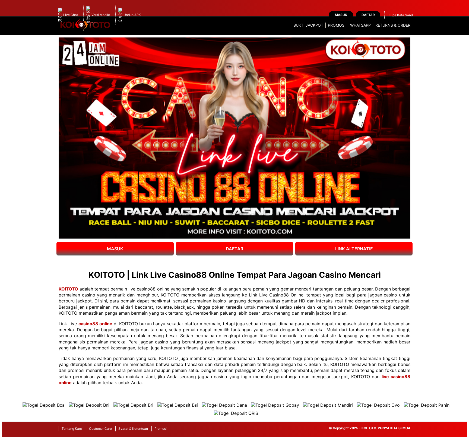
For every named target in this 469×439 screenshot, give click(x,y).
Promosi (337, 25)
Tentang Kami (72, 429)
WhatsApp (360, 25)
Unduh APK (132, 15)
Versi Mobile (100, 15)
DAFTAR (234, 248)
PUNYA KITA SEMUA (394, 428)
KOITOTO (68, 289)
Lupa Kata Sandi (401, 15)
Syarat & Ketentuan (133, 429)
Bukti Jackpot (308, 25)
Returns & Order (392, 25)
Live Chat (70, 15)
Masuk (341, 15)
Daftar (368, 15)
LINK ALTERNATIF (354, 248)
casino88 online (95, 323)
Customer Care (100, 429)
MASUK (115, 248)
